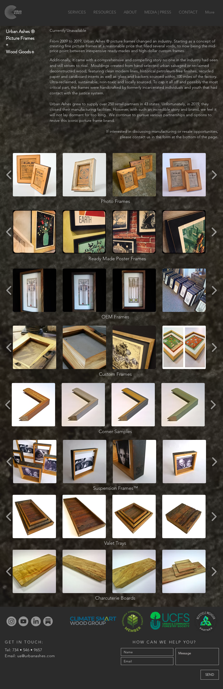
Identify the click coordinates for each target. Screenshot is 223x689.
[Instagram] (11, 621)
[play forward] (214, 175)
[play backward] (9, 175)
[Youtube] (23, 621)
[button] (34, 174)
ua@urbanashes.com (36, 655)
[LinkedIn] (36, 621)
